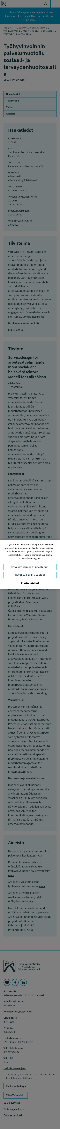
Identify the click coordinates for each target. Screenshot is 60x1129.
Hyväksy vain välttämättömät (29, 567)
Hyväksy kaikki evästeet (30, 574)
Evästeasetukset (30, 582)
